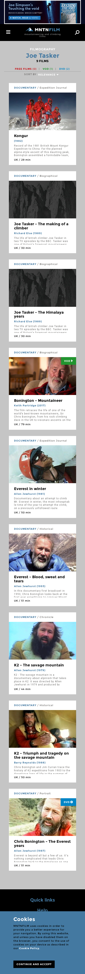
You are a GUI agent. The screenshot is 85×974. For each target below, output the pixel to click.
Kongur (21, 136)
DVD (64, 68)
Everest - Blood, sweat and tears (39, 579)
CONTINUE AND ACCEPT (34, 964)
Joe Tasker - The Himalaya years (39, 314)
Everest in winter (30, 488)
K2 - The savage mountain (39, 665)
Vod (67, 360)
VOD (48, 68)
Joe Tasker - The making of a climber (41, 226)
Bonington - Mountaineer (38, 400)
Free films (26, 68)
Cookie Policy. (29, 948)
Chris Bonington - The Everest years (42, 843)
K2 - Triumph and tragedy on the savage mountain (41, 755)
